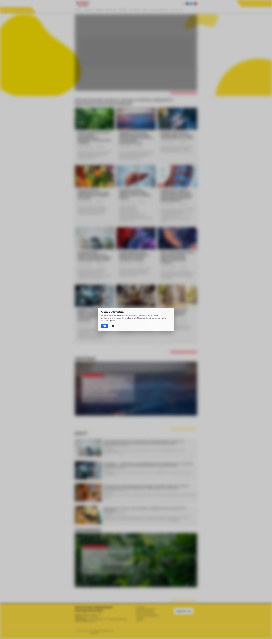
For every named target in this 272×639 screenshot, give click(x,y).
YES (104, 326)
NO (112, 326)
